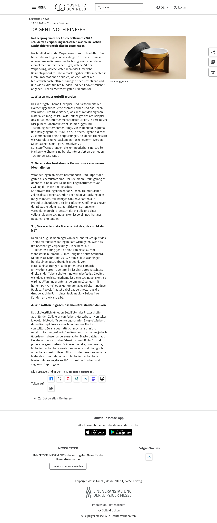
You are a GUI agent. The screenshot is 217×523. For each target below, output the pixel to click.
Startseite (34, 18)
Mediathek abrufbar (79, 372)
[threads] (102, 378)
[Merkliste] (213, 72)
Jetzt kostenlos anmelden (68, 466)
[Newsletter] (213, 62)
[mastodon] (93, 378)
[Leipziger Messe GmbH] (108, 492)
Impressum (99, 505)
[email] (51, 388)
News (46, 18)
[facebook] (51, 378)
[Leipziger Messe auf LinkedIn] (149, 457)
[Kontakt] (213, 52)
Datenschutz (117, 505)
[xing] (76, 378)
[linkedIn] (85, 378)
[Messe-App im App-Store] (95, 432)
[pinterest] (68, 378)
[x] (59, 378)
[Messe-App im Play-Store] (120, 432)
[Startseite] (72, 7)
